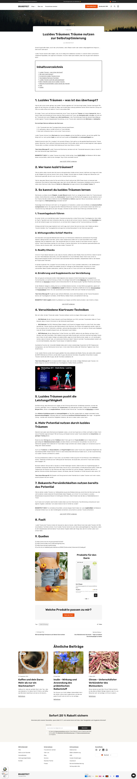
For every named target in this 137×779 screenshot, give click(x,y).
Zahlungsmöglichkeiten (24, 758)
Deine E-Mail (48, 724)
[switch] (4, 776)
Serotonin (47, 281)
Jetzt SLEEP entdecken (68, 304)
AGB (71, 755)
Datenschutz (73, 750)
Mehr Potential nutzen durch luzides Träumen (52, 81)
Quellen (41, 87)
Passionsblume (42, 289)
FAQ (19, 750)
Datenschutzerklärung (60, 731)
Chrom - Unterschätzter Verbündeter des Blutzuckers (103, 682)
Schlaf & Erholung (43, 624)
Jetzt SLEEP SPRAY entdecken (68, 161)
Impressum (73, 760)
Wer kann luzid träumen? (46, 74)
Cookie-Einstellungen (75, 758)
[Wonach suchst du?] (114, 6)
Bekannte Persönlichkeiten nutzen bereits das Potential (54, 83)
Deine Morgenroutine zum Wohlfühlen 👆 (72, 1)
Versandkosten (22, 755)
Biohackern (90, 409)
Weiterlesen (21, 696)
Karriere (46, 758)
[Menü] (7, 767)
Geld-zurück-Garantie (24, 752)
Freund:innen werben (50, 750)
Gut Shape (79, 584)
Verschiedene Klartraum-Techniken (49, 78)
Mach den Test (68, 615)
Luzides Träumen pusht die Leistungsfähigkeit (51, 80)
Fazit (40, 85)
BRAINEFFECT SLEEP (58, 288)
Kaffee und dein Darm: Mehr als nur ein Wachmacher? (31, 682)
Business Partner (48, 760)
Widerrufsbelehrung (75, 752)
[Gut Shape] (86, 571)
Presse (46, 763)
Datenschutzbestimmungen (83, 733)
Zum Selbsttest (91, 6)
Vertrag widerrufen (75, 766)
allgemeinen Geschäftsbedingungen (66, 733)
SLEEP (49, 300)
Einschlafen (95, 220)
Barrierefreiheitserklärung (77, 763)
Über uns (46, 752)
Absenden (84, 728)
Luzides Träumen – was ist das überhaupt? (51, 72)
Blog (45, 755)
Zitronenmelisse (95, 288)
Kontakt (20, 760)
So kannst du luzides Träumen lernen (49, 76)
